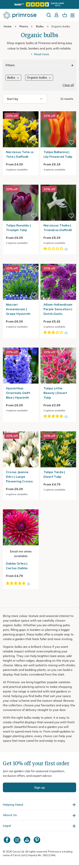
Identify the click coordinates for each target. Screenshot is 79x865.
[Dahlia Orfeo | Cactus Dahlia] (21, 507)
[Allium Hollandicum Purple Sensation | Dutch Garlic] (58, 261)
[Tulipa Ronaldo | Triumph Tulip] (21, 182)
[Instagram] (17, 840)
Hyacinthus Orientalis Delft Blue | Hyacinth (18, 392)
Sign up (39, 787)
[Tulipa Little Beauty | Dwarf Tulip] (58, 345)
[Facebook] (7, 840)
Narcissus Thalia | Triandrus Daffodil (58, 227)
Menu (73, 16)
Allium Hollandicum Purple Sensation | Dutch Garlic (58, 309)
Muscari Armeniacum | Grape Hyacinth (18, 309)
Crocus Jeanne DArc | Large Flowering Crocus (19, 476)
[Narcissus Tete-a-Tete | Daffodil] (21, 109)
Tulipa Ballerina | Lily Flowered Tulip (58, 154)
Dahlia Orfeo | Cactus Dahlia (16, 566)
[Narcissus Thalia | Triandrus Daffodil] (58, 182)
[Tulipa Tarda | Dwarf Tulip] (58, 429)
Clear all (68, 85)
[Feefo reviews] (39, 4)
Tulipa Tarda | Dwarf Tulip (54, 474)
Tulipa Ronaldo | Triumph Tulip (18, 227)
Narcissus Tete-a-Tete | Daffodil (20, 154)
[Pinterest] (37, 840)
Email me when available (21, 553)
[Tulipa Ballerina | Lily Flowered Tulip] (58, 109)
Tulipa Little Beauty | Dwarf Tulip (55, 392)
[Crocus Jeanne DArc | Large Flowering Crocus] (21, 429)
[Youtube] (27, 840)
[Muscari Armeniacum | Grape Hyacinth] (21, 261)
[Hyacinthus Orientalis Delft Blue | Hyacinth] (21, 345)
